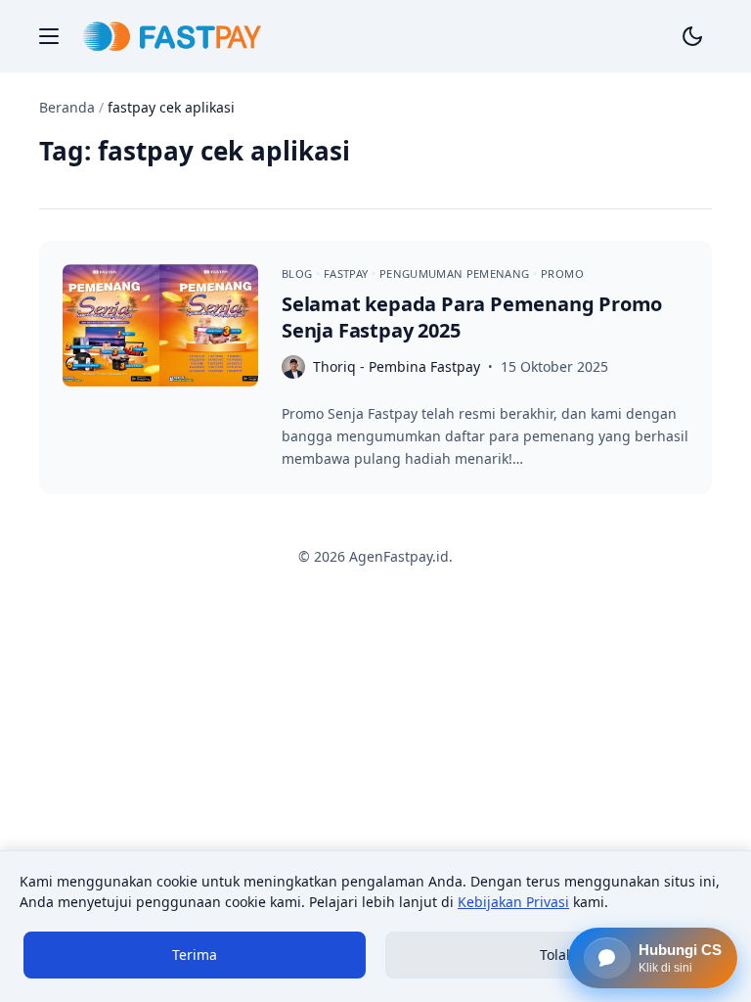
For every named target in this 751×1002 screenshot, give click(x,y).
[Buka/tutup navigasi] (49, 36)
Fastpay (348, 273)
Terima (194, 954)
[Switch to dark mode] (692, 36)
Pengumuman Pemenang (456, 273)
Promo (562, 273)
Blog (299, 273)
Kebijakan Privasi (513, 901)
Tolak (556, 954)
